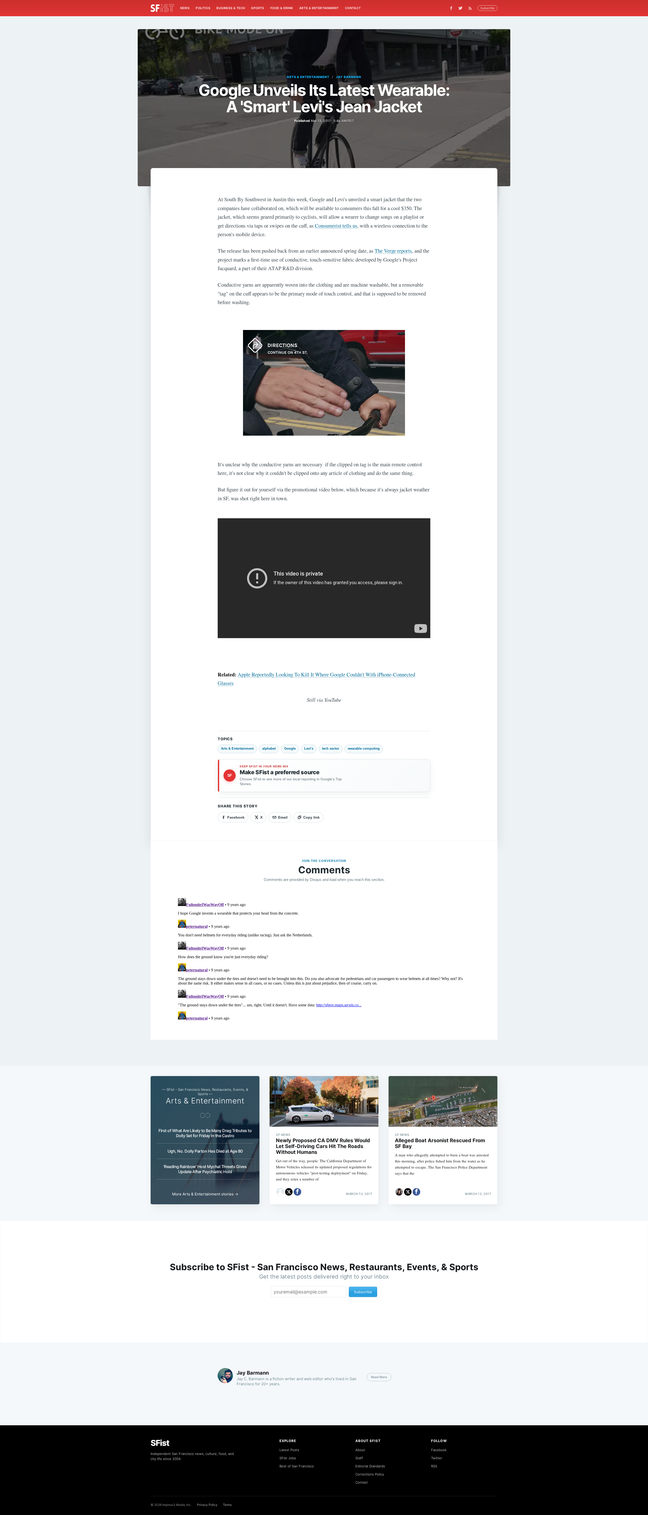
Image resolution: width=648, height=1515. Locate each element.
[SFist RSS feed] (471, 8)
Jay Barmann (348, 77)
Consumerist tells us (336, 225)
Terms (227, 1505)
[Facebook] (451, 8)
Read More (379, 1377)
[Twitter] (460, 8)
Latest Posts (289, 1450)
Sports (257, 8)
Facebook (439, 1450)
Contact (353, 8)
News (185, 8)
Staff (359, 1458)
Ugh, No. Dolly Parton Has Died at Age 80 (205, 1151)
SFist (160, 1443)
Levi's (308, 748)
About (360, 1450)
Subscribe (487, 8)
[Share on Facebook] (297, 1192)
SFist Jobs (287, 1458)
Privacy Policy (207, 1505)
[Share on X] (289, 1192)
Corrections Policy (369, 1474)
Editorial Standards (370, 1466)
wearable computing (364, 748)
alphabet (269, 748)
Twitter (436, 1458)
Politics (203, 8)
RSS (434, 1466)
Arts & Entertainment (319, 8)
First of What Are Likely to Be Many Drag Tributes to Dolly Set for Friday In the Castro (205, 1133)
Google (290, 748)
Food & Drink (281, 8)
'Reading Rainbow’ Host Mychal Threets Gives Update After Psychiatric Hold (205, 1169)
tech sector (330, 748)
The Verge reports (393, 250)
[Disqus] (324, 959)
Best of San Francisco (296, 1466)
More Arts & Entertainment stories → (205, 1194)
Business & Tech (230, 8)
